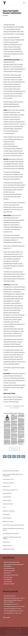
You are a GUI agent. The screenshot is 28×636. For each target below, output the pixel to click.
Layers (4, 507)
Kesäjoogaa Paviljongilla (8, 549)
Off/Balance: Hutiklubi (8, 504)
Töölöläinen (14, 449)
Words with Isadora (7, 493)
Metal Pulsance (6, 514)
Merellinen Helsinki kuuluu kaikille (11, 470)
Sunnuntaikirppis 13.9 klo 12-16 (11, 604)
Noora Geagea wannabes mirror (10, 489)
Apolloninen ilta (6, 486)
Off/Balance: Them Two (8, 521)
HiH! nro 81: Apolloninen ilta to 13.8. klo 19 (13, 610)
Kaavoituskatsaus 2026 (8, 479)
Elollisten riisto (6, 542)
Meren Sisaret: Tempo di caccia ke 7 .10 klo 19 (14, 598)
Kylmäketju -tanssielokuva (9, 511)
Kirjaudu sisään (6, 617)
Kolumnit (5, 15)
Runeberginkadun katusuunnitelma (11, 533)
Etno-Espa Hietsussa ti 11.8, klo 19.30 (12, 613)
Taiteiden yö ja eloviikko (8, 482)
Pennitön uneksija (7, 500)
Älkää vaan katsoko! (7, 545)
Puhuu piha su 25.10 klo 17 (10, 595)
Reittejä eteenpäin (7, 518)
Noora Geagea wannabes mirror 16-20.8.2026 (14, 606)
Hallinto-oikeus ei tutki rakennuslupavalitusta (13, 525)
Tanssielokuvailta (7, 496)
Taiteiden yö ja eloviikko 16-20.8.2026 (12, 608)
